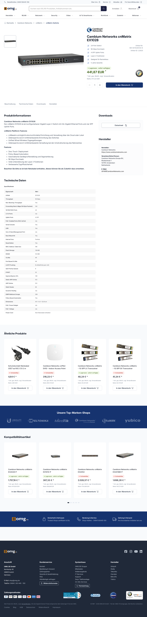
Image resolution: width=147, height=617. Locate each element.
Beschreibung (10, 104)
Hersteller (53, 104)
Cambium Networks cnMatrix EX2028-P (20, 470)
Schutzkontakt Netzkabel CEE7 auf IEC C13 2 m (18, 367)
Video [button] (68, 15)
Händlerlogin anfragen (47, 579)
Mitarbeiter (79, 569)
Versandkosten (26, 604)
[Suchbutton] (104, 8)
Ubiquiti (113, 566)
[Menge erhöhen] (99, 85)
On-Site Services (81, 582)
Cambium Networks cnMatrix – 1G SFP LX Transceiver (90, 367)
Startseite (10, 23)
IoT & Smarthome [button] (85, 15)
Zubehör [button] (120, 15)
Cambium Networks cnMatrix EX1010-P (55, 470)
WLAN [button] (24, 15)
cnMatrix (39, 23)
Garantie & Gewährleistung (49, 574)
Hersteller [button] (9, 15)
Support (78, 577)
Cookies (7, 607)
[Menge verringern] (89, 85)
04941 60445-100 (23, 2)
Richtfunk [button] (104, 15)
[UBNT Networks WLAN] (14, 420)
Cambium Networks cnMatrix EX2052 (90, 470)
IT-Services (79, 574)
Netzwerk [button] (38, 15)
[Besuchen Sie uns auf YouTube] (136, 551)
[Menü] (141, 592)
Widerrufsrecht (44, 607)
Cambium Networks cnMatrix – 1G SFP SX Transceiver (125, 367)
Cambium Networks (24, 23)
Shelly (113, 569)
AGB (21, 607)
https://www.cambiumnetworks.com (114, 152)
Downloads (41, 104)
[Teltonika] (38, 421)
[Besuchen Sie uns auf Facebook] (126, 551)
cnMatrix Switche (52, 23)
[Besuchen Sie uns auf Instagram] (131, 551)
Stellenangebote (81, 571)
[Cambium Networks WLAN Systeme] (85, 421)
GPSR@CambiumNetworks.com (112, 171)
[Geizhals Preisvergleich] (95, 595)
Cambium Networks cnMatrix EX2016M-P (125, 470)
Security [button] (54, 15)
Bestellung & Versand (47, 569)
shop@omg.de (14, 580)
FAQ (41, 577)
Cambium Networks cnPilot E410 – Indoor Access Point (54, 367)
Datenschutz (30, 607)
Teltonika (114, 571)
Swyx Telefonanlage (82, 579)
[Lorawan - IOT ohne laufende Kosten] (109, 421)
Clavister (114, 574)
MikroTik (114, 577)
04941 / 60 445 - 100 (17, 583)
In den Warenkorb (123, 85)
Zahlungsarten (45, 571)
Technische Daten (26, 104)
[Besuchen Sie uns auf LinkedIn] (141, 551)
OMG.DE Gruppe (81, 566)
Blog (14, 607)
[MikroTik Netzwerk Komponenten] (62, 420)
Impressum (56, 607)
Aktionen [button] (135, 15)
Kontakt (42, 566)
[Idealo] (113, 595)
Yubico (113, 579)
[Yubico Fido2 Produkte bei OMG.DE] (132, 420)
